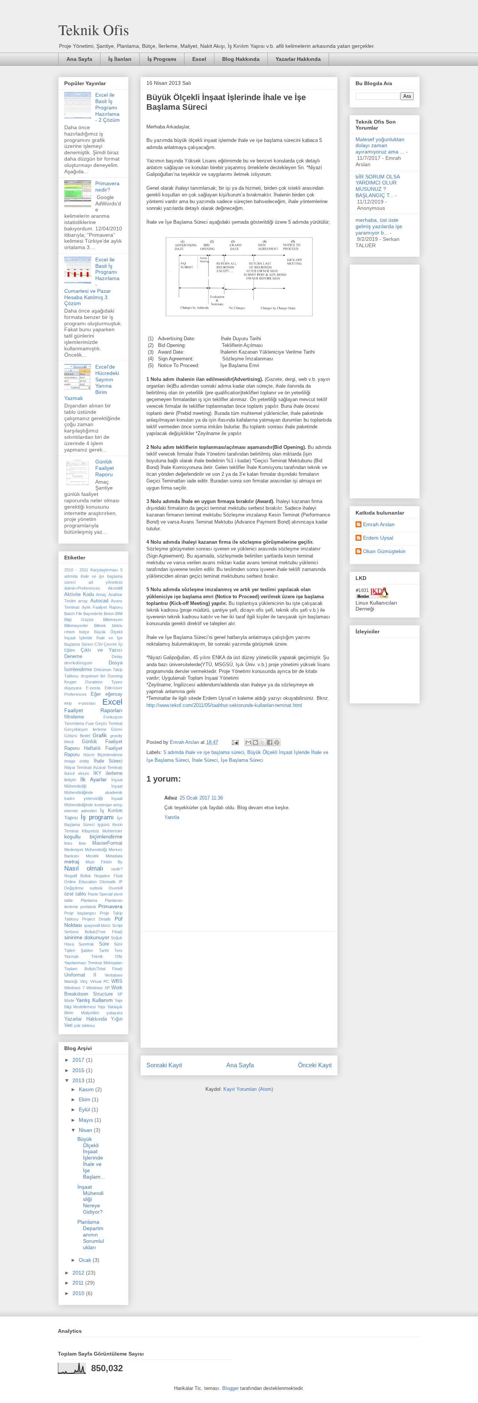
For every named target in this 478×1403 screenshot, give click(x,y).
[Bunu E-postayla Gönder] (248, 742)
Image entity (76, 761)
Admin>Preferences (82, 588)
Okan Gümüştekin (384, 551)
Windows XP (98, 987)
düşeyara (72, 688)
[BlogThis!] (255, 742)
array (83, 601)
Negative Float (108, 875)
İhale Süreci (205, 760)
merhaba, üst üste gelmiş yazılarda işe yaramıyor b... (379, 226)
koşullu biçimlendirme (93, 836)
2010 (79, 1293)
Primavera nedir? (107, 186)
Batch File (73, 613)
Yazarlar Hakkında (298, 59)
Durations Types (103, 682)
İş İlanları (119, 59)
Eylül (85, 1109)
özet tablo (75, 894)
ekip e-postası (80, 703)
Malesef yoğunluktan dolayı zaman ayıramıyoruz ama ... (380, 145)
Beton (109, 613)
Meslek (92, 856)
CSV (98, 644)
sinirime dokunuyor (86, 937)
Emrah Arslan (379, 524)
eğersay (113, 694)
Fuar (90, 723)
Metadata (114, 856)
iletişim (70, 779)
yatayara (114, 1013)
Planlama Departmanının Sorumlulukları (90, 1234)
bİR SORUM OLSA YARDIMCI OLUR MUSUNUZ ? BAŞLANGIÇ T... (378, 186)
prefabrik (88, 906)
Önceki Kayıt (315, 1065)
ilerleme (114, 773)
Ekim (85, 1099)
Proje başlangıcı (80, 913)
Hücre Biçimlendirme (103, 754)
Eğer (96, 694)
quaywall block (97, 925)
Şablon (87, 950)
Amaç (101, 594)
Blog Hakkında (241, 59)
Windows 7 (74, 987)
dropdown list (93, 676)
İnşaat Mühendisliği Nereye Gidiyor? (90, 1199)
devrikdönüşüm (78, 663)
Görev (116, 729)
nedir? (116, 869)
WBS (116, 981)
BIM (118, 613)
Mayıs (86, 1120)
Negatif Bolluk (77, 875)
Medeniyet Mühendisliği (85, 849)
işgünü (103, 824)
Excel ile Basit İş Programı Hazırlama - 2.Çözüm (107, 107)
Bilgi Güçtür (79, 619)
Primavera (110, 906)
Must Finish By (104, 862)
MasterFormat (107, 843)
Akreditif (115, 588)
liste (82, 843)
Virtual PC (99, 981)
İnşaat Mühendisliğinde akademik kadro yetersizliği (93, 792)
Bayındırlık (93, 613)
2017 (79, 1060)
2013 (79, 1080)
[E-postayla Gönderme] (234, 742)
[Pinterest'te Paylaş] (276, 742)
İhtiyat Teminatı (78, 767)
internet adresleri (80, 810)
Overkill (115, 888)
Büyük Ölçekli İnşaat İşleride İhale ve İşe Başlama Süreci (93, 638)
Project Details (96, 919)
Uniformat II (80, 975)
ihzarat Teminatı (107, 767)
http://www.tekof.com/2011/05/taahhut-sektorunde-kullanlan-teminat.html (224, 705)
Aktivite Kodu (79, 594)
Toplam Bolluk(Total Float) (93, 968)
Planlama (89, 900)
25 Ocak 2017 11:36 (201, 798)
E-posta (93, 688)
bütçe (84, 632)
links (68, 843)
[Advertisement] (239, 989)
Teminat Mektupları (105, 962)
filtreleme (74, 717)
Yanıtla (171, 817)
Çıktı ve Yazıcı (101, 650)
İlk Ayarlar (93, 779)
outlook (96, 888)
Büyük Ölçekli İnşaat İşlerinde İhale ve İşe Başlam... (91, 1158)
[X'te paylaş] (262, 742)
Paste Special (100, 894)
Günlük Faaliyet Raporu (104, 468)
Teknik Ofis (93, 29)
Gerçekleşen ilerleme (85, 729)
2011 (78, 1283)
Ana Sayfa (79, 59)
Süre (104, 944)
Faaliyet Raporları (93, 710)
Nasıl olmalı (83, 868)
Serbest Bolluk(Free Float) (93, 931)
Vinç (84, 981)
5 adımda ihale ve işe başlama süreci (204, 752)
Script (117, 925)
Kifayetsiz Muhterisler (102, 831)
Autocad (99, 600)
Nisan (86, 1130)
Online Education (80, 881)
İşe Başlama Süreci (242, 760)
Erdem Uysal (378, 538)
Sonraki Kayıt (164, 1065)
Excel (199, 59)
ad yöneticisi (106, 582)
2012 (79, 1273)
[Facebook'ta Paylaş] (269, 742)
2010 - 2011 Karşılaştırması (91, 570)
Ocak (86, 1260)
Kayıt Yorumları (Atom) (248, 1089)
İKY (97, 773)
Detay (117, 656)
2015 (79, 1070)
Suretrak (86, 944)
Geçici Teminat (108, 723)
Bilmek (100, 625)
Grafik (100, 735)
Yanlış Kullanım (94, 1000)
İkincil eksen (76, 773)
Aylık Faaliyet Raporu (102, 607)
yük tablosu (84, 1025)
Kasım (87, 1089)
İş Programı (162, 59)
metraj (71, 862)
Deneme (73, 656)
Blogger (230, 1388)
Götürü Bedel (77, 735)
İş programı (97, 817)
